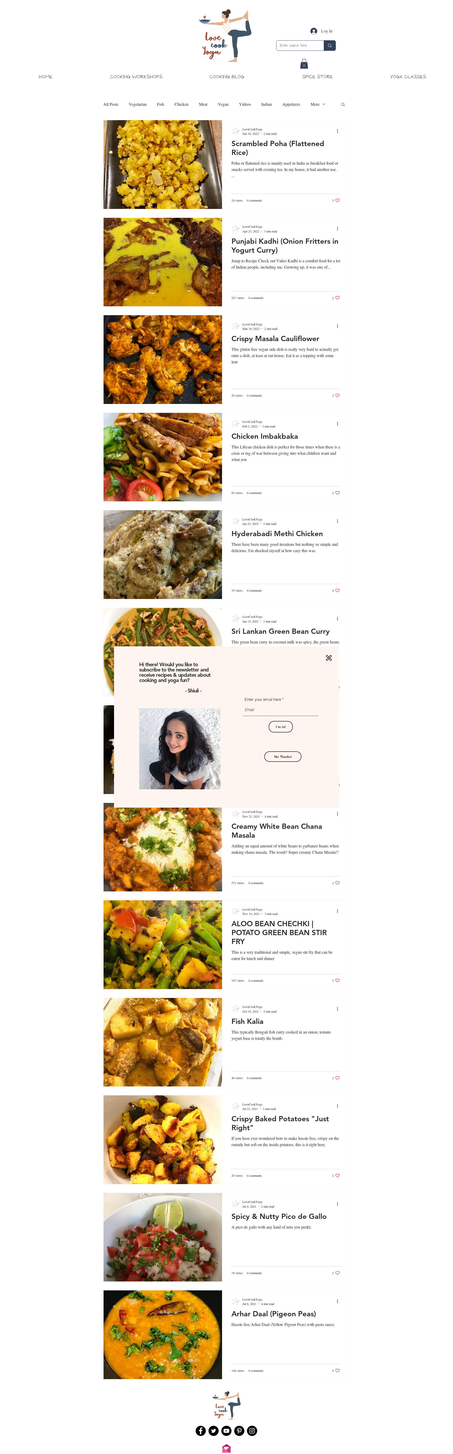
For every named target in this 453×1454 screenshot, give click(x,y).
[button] (329, 658)
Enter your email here (263, 699)
